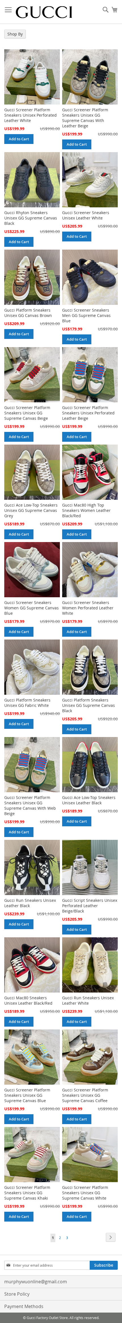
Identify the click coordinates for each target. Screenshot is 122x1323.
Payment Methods (23, 1306)
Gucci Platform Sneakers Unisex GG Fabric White (27, 702)
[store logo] (44, 12)
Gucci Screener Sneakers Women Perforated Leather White (87, 608)
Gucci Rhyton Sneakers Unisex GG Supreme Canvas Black (30, 218)
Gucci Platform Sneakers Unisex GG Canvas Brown (28, 312)
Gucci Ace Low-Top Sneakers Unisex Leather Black (88, 800)
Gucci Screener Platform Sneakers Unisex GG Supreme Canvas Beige (27, 413)
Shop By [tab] (15, 34)
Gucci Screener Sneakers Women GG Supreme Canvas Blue (31, 608)
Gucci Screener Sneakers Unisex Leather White (85, 215)
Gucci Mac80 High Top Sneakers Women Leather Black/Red (86, 510)
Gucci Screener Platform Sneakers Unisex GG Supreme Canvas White (85, 1193)
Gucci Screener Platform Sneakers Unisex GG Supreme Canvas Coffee (85, 1095)
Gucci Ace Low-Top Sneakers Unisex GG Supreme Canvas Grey (31, 510)
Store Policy (17, 1294)
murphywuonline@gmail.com (35, 1281)
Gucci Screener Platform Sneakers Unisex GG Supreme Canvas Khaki (27, 1193)
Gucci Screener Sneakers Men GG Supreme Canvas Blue (86, 315)
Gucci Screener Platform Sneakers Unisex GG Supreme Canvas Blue (27, 1095)
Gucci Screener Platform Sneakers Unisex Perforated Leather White (30, 115)
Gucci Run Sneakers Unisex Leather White (88, 1000)
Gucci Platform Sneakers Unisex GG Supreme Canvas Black (88, 705)
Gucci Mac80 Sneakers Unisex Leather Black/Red (28, 1000)
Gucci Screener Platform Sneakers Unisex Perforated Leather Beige (88, 413)
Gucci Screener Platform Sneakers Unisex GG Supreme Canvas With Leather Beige (85, 117)
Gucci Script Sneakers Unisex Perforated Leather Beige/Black (89, 906)
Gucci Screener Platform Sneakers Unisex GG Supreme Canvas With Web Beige (30, 805)
